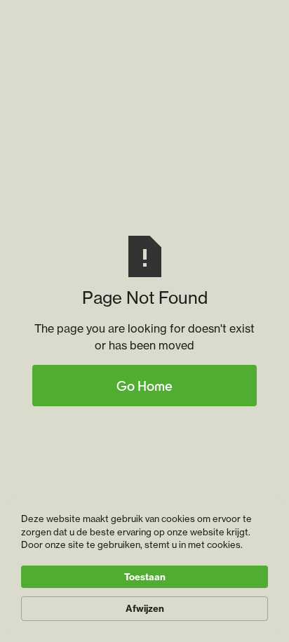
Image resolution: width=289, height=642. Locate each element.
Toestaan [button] (145, 576)
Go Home (144, 385)
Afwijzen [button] (145, 608)
